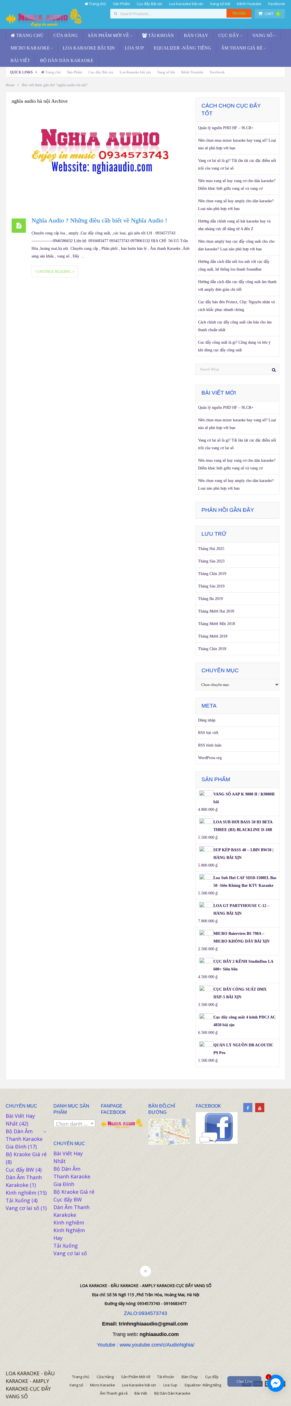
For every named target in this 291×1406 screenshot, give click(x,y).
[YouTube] (259, 1107)
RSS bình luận (209, 745)
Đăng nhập (206, 720)
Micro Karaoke (30, 48)
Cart (272, 13)
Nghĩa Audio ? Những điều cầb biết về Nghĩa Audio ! (99, 220)
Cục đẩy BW (20, 1169)
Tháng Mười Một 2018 (216, 624)
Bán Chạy (196, 35)
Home (10, 85)
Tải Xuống (18, 1200)
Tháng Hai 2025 (211, 549)
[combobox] (74, 1123)
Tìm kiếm (239, 13)
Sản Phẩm (121, 4)
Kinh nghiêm (21, 1192)
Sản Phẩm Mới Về (108, 35)
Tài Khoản (160, 35)
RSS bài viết (208, 733)
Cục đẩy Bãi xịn (149, 4)
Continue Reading (54, 271)
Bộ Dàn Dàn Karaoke (66, 60)
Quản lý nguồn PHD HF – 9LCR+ (225, 128)
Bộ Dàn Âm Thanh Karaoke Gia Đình (24, 1139)
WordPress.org (210, 758)
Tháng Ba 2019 (210, 599)
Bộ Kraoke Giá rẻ (26, 1154)
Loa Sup (134, 48)
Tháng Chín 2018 (212, 649)
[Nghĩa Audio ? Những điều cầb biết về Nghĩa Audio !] (101, 159)
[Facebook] (247, 1107)
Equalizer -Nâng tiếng (182, 48)
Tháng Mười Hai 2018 (216, 611)
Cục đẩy (228, 35)
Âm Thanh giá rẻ (242, 48)
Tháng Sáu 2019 (211, 586)
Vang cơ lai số (22, 1208)
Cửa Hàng (65, 35)
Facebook (276, 4)
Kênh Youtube (249, 4)
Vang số (262, 35)
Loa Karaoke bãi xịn (186, 4)
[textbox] (74, 1124)
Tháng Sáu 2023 (211, 561)
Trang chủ (97, 4)
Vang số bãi (220, 4)
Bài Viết (20, 60)
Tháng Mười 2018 (212, 636)
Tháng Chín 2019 (212, 574)
